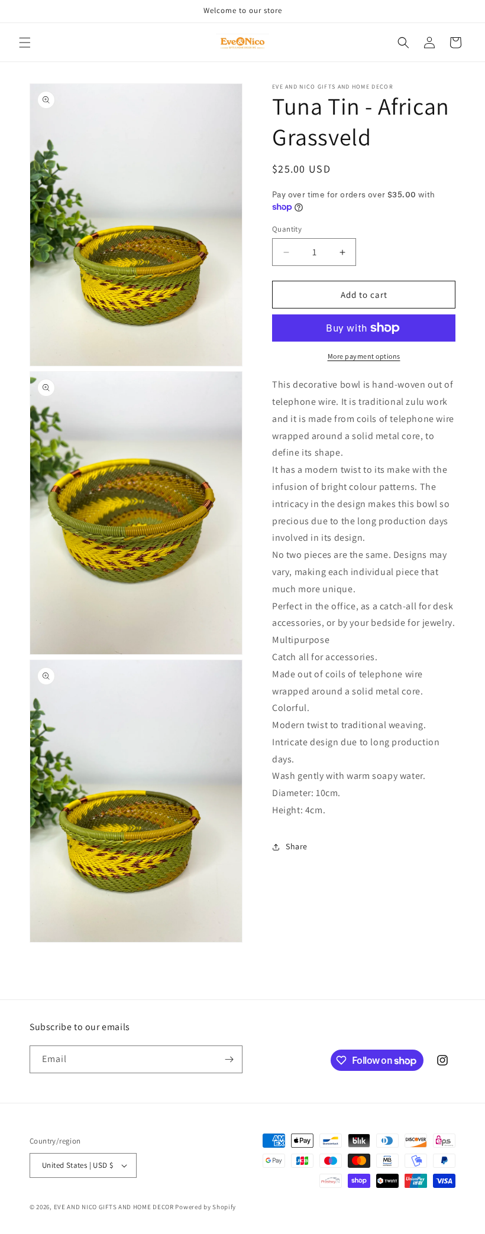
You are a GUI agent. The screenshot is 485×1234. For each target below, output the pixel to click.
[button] (25, 43)
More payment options (364, 356)
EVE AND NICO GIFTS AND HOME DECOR (114, 1207)
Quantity (287, 229)
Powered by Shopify (205, 1207)
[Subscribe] (229, 1059)
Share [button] (297, 846)
